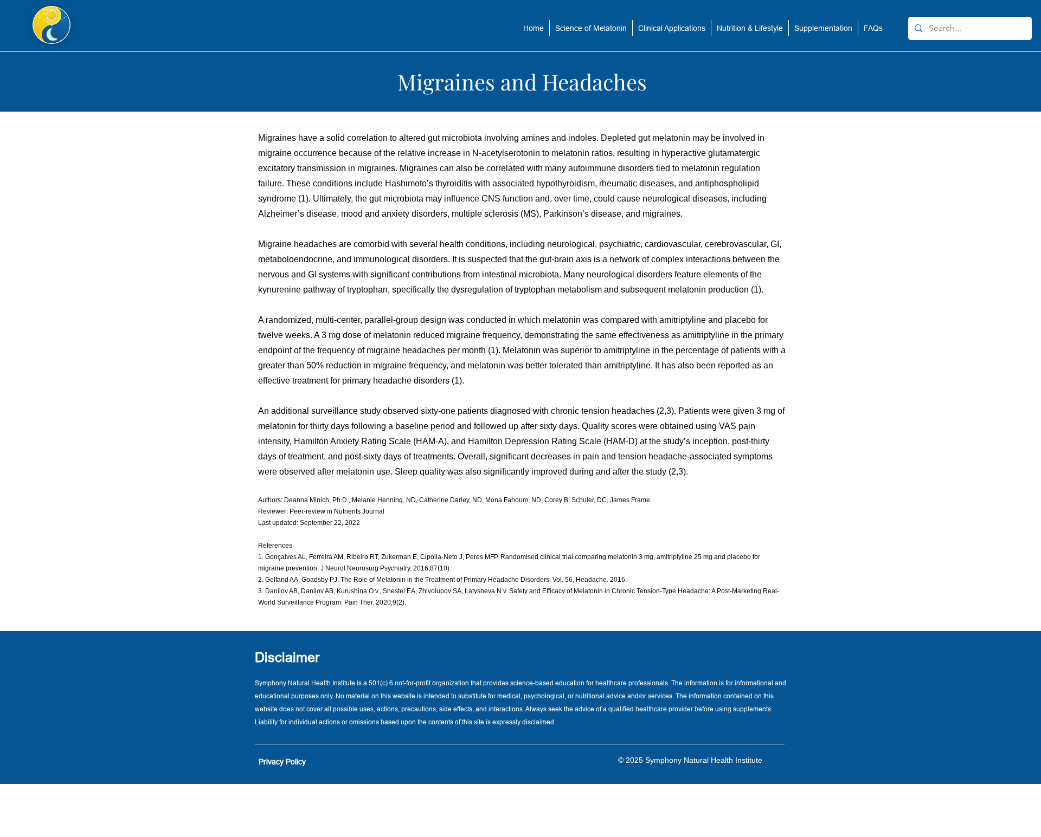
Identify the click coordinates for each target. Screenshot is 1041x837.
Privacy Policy (282, 761)
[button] (590, 28)
